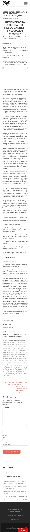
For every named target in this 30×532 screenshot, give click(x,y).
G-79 (19, 372)
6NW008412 (22, 340)
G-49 (9, 370)
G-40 (17, 368)
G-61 (22, 370)
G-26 (5, 364)
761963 (24, 346)
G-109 (15, 352)
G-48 (5, 370)
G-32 (25, 366)
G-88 (5, 374)
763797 (4, 348)
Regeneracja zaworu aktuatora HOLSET (15, 500)
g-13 (14, 354)
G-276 (21, 364)
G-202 (6, 360)
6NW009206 (6, 342)
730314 (10, 346)
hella (10, 376)
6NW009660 (22, 344)
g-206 (14, 360)
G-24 (22, 362)
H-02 (3, 376)
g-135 (18, 354)
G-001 (14, 348)
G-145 (11, 356)
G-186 (11, 358)
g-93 (15, 374)
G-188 (19, 358)
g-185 (6, 358)
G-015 (11, 350)
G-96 (19, 374)
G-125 (11, 354)
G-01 (22, 348)
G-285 (11, 366)
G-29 (15, 366)
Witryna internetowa (6, 443)
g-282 (7, 366)
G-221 (12, 362)
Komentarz (5, 408)
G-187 (15, 358)
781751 (10, 348)
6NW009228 (14, 342)
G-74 (15, 372)
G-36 (13, 368)
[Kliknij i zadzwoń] (26, 528)
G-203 (10, 360)
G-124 (7, 354)
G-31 (22, 366)
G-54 (19, 370)
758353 (20, 346)
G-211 (25, 360)
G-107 (7, 352)
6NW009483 (6, 344)
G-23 (19, 362)
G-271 (13, 364)
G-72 (12, 372)
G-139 (7, 356)
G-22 (8, 362)
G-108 (11, 352)
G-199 (23, 358)
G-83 (22, 372)
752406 (14, 346)
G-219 (4, 362)
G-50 (12, 370)
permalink (21, 376)
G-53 (15, 370)
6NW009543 (14, 344)
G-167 (19, 356)
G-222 (16, 362)
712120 (4, 346)
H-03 (7, 376)
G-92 (12, 374)
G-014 (7, 350)
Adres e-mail (4, 436)
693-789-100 (15, 520)
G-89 (9, 374)
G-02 (14, 350)
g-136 (21, 354)
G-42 (20, 368)
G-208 (18, 360)
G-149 (15, 356)
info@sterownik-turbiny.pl (15, 515)
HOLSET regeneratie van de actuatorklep (16, 496)
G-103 (21, 350)
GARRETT (23, 374)
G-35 (10, 368)
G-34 (7, 368)
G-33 (3, 368)
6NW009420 (22, 342)
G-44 (23, 368)
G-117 (23, 352)
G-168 (23, 356)
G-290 (19, 366)
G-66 (9, 372)
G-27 (9, 364)
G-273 (17, 364)
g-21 (21, 360)
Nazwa (4, 429)
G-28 (3, 366)
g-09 (18, 350)
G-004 (18, 348)
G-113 (19, 352)
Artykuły (6, 472)
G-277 (25, 364)
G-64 (5, 372)
